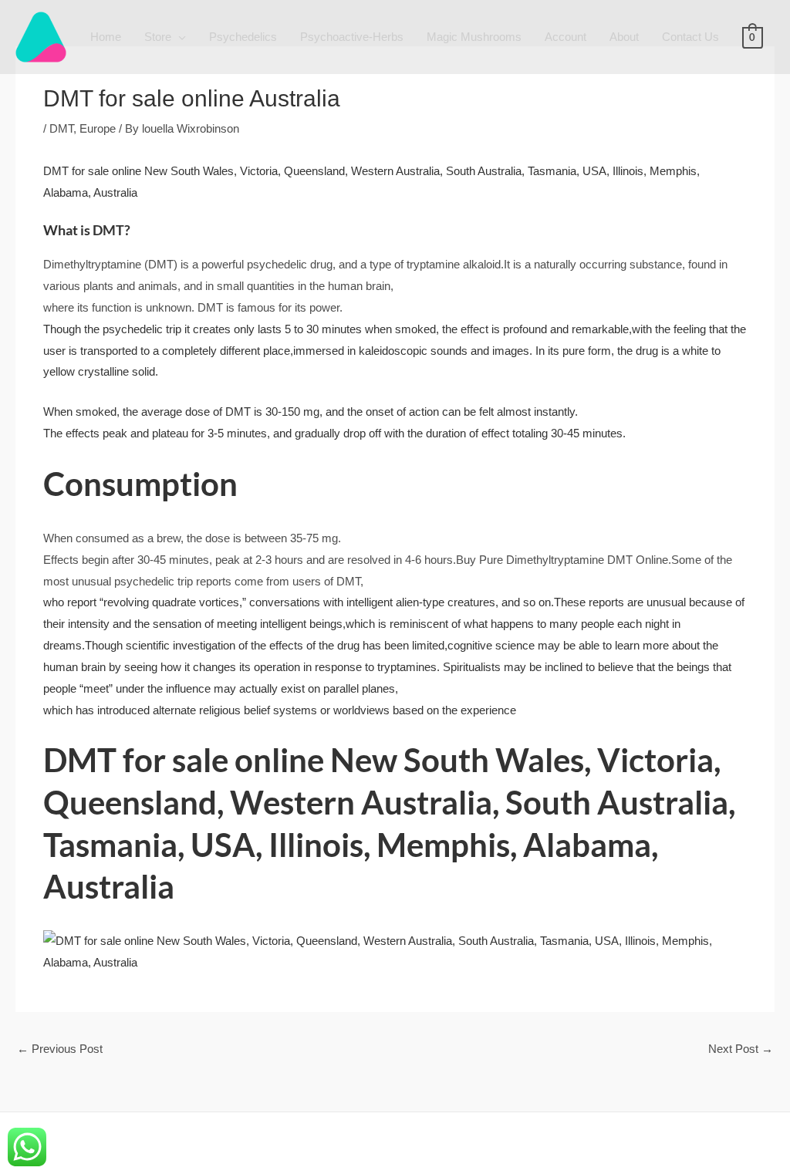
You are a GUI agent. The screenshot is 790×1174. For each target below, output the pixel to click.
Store (157, 36)
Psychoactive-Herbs (351, 36)
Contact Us (690, 36)
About (624, 36)
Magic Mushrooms (474, 36)
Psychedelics (243, 36)
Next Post (740, 1048)
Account (565, 36)
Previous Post (60, 1048)
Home (105, 36)
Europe (97, 128)
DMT (61, 128)
